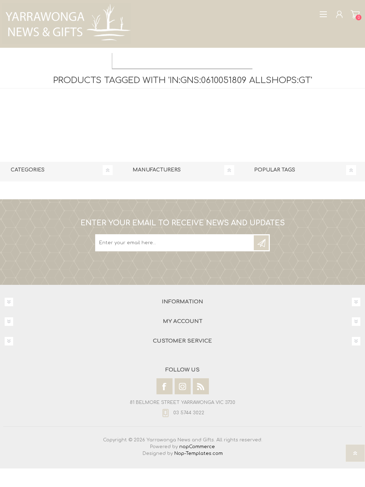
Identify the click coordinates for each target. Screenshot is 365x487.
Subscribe (261, 242)
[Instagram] (183, 386)
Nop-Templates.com (198, 453)
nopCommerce (197, 446)
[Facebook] (164, 386)
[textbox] (175, 59)
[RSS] (201, 386)
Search (245, 59)
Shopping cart (355, 14)
